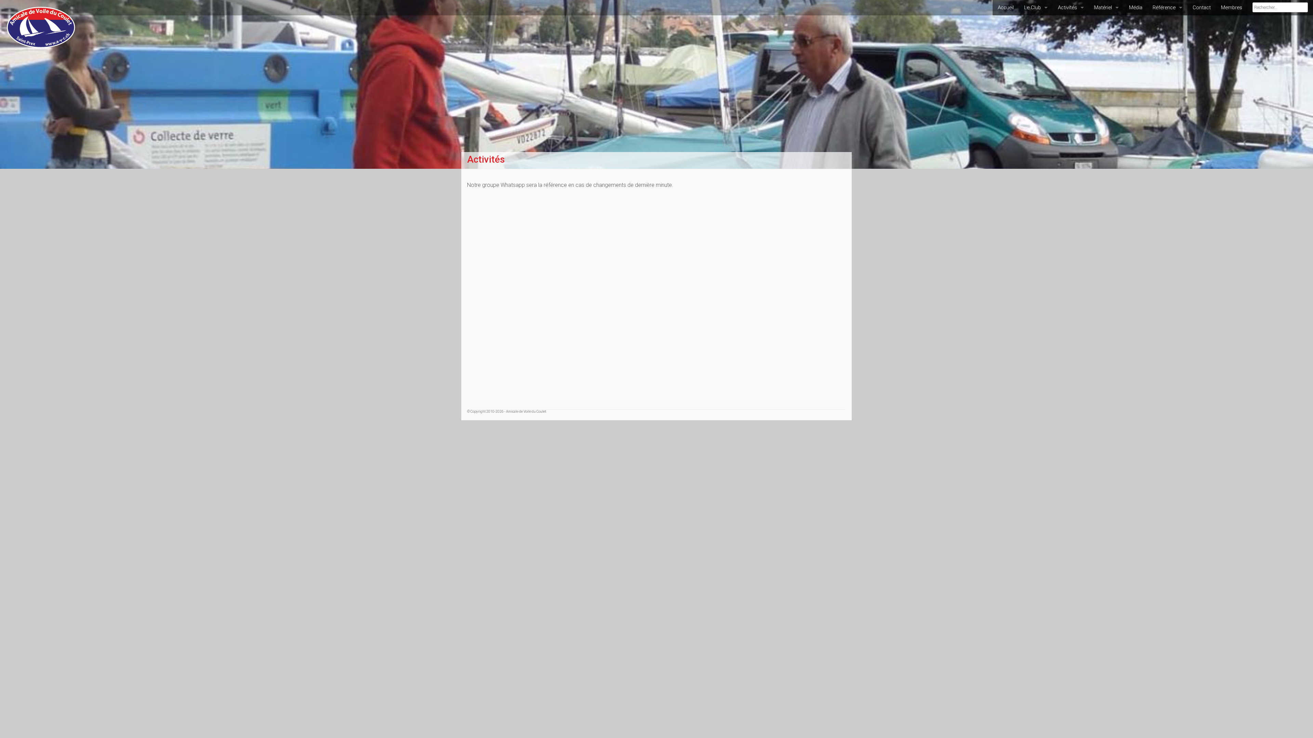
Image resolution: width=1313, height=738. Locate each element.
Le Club (1032, 7)
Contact (1202, 7)
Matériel (1103, 7)
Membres (1231, 7)
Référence (1164, 7)
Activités (1067, 7)
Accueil (1006, 7)
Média (1135, 7)
